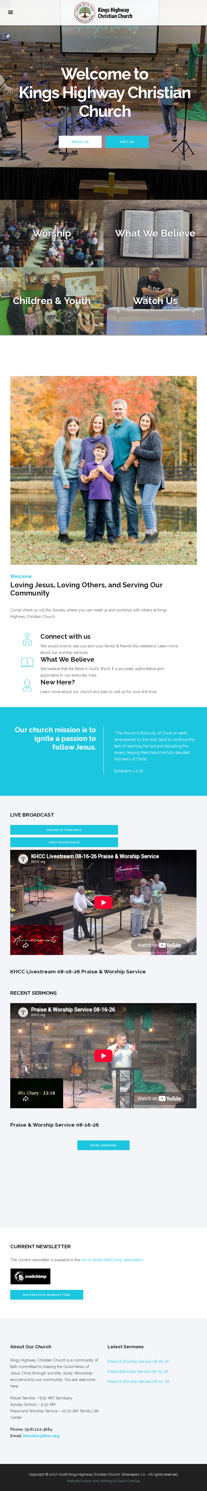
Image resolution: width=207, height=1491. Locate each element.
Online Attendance (64, 829)
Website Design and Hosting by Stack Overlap (103, 1481)
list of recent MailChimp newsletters (112, 1260)
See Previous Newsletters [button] (46, 1294)
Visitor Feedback (64, 842)
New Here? (57, 682)
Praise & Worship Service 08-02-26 (139, 1381)
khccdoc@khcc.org (41, 1436)
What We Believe (67, 659)
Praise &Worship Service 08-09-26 (138, 1371)
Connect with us (65, 636)
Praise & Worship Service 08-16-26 (138, 1361)
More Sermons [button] (103, 1145)
